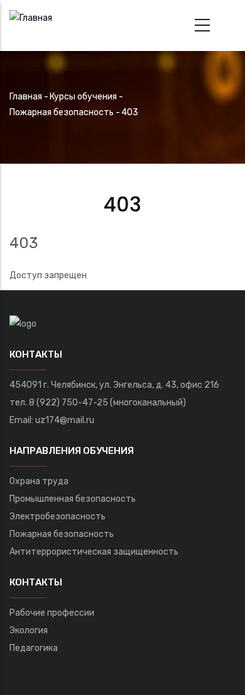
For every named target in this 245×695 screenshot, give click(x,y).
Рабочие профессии (51, 612)
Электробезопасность (57, 516)
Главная (25, 96)
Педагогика (33, 648)
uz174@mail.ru (64, 420)
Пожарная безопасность (61, 112)
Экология (28, 630)
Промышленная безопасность (72, 499)
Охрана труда (38, 481)
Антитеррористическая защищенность (93, 551)
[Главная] (30, 16)
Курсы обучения (83, 96)
